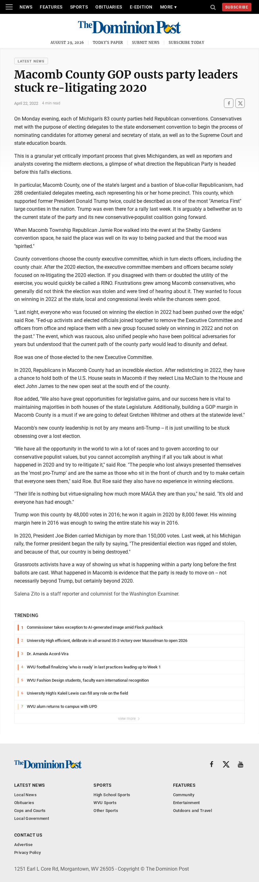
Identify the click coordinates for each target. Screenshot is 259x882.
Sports (79, 6)
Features (51, 6)
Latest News (31, 61)
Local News (25, 794)
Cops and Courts (30, 810)
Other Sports (105, 810)
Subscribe (236, 7)
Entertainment (186, 802)
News (26, 6)
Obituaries (108, 6)
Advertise (23, 844)
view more (127, 718)
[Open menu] (9, 7)
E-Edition (141, 6)
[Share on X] (240, 103)
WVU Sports (105, 802)
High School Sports (111, 794)
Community (184, 794)
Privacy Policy (27, 852)
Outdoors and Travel (192, 810)
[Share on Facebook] (229, 103)
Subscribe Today (186, 42)
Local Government (31, 818)
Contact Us (28, 835)
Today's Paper (108, 42)
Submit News (146, 42)
